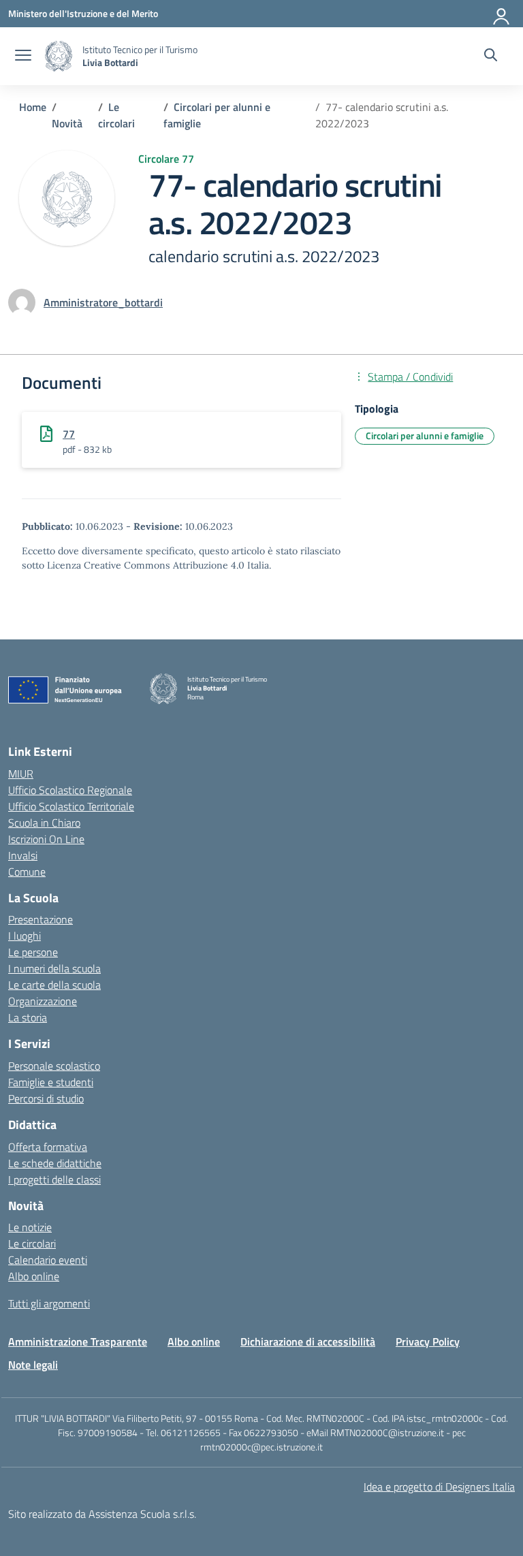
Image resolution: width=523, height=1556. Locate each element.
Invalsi (22, 855)
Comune (27, 871)
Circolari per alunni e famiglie (425, 435)
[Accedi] (502, 13)
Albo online (33, 1276)
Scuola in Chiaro (44, 822)
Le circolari (32, 1243)
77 (69, 434)
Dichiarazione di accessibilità (307, 1341)
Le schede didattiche (54, 1163)
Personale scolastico (54, 1066)
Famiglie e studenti (50, 1082)
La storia (27, 1017)
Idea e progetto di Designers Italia (439, 1486)
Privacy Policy (428, 1341)
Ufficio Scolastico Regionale (70, 790)
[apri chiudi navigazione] (23, 56)
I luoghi (24, 935)
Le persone (33, 952)
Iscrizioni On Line (46, 839)
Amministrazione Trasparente (77, 1341)
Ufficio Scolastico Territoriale (71, 806)
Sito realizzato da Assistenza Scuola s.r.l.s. (102, 1514)
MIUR (20, 773)
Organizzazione (42, 1001)
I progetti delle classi (54, 1179)
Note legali (33, 1364)
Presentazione (40, 919)
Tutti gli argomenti (49, 1303)
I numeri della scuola (54, 968)
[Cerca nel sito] (490, 56)
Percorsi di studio (46, 1098)
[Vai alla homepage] (58, 56)
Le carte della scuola (54, 985)
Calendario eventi (47, 1260)
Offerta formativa (47, 1147)
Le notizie (30, 1227)
